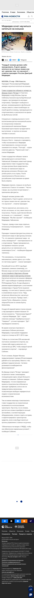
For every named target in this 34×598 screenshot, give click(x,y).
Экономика (20, 531)
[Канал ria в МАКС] (5, 521)
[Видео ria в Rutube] (31, 521)
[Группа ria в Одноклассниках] (24, 521)
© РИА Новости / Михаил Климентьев (11, 52)
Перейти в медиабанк (26, 52)
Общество (12, 531)
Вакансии (4, 541)
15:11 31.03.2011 (6, 20)
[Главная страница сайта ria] (10, 16)
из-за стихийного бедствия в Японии (15, 273)
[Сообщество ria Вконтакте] (18, 521)
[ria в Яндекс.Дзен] (11, 521)
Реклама (14, 534)
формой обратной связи (18, 576)
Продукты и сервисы (25, 534)
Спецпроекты (6, 534)
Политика (4, 531)
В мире (27, 531)
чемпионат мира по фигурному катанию (16, 276)
